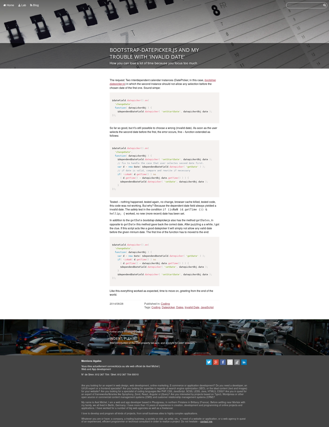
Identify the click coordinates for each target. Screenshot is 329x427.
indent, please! (123, 338)
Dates (179, 307)
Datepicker (168, 307)
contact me (206, 421)
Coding (165, 304)
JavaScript (207, 307)
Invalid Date (192, 307)
